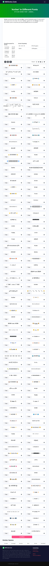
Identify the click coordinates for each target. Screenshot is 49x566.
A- (5, 61)
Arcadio (6, 543)
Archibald (43, 543)
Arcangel (13, 543)
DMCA (34, 553)
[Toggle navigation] (44, 2)
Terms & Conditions (37, 555)
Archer (35, 543)
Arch (28, 543)
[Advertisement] (24, 33)
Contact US (35, 549)
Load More (22, 536)
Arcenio (21, 543)
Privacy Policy (35, 551)
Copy (6, 67)
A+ (10, 61)
